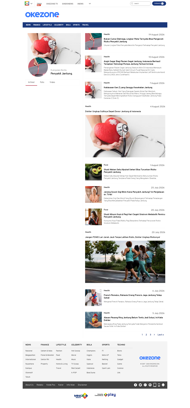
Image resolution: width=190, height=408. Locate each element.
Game (119, 364)
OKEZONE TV (52, 3)
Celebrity (59, 25)
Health (58, 359)
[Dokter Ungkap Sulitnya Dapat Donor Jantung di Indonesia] (125, 136)
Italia (89, 359)
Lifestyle (47, 25)
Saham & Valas (46, 351)
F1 (102, 351)
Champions (91, 351)
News (28, 25)
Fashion (59, 351)
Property (44, 364)
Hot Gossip (75, 351)
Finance (36, 25)
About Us (29, 385)
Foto (42, 82)
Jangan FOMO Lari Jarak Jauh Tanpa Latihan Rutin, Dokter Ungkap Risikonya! (122, 237)
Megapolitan (30, 355)
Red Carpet (75, 368)
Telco (119, 355)
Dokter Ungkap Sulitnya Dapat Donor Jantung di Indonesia (113, 111)
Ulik (118, 373)
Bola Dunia (91, 373)
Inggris (89, 355)
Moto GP (105, 355)
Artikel (31, 82)
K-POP (74, 373)
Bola (68, 25)
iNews (80, 3)
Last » (161, 335)
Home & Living (61, 364)
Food (58, 355)
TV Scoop (75, 364)
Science (120, 368)
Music (73, 359)
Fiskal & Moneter (47, 355)
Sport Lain (106, 368)
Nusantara (29, 364)
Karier (60, 385)
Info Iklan (71, 385)
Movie (73, 355)
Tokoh (27, 377)
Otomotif (29, 373)
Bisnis (119, 351)
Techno (121, 345)
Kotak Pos (50, 385)
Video (52, 82)
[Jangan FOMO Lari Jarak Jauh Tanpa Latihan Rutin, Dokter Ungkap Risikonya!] (125, 262)
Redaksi (40, 385)
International (30, 359)
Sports (76, 25)
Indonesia (90, 368)
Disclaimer (82, 385)
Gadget (120, 359)
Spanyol (90, 364)
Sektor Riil (45, 359)
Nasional (28, 351)
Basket (105, 364)
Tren (39, 4)
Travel (85, 25)
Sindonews (67, 3)
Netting (105, 359)
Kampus (28, 368)
